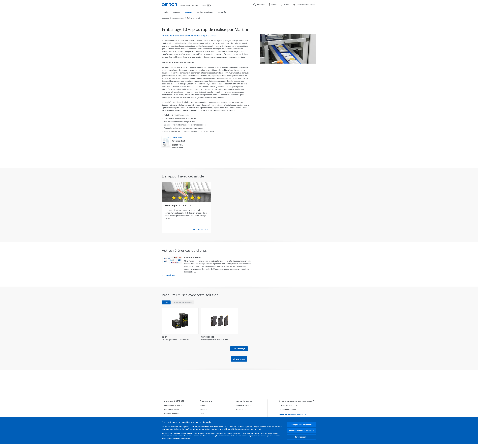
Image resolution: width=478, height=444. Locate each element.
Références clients (192, 257)
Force (202, 414)
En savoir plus (199, 230)
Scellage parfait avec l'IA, (178, 205)
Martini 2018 (177, 138)
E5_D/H (165, 337)
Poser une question (288, 410)
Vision (202, 405)
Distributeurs (240, 410)
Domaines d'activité (171, 410)
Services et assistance (205, 12)
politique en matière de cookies (261, 433)
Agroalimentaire (178, 18)
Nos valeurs (206, 400)
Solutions (176, 12)
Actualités (222, 12)
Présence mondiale (171, 414)
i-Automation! (205, 410)
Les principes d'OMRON (173, 405)
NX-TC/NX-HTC (207, 337)
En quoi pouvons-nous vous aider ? (296, 400)
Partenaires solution (243, 405)
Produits (165, 12)
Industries (188, 12)
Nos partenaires (244, 400)
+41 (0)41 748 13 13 (289, 405)
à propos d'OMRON (174, 400)
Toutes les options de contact (291, 415)
